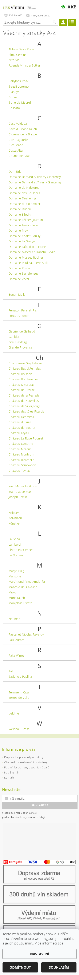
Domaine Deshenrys (22, 198)
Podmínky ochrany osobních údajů (26, 767)
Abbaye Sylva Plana (21, 49)
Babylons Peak (18, 81)
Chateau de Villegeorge (24, 406)
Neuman (14, 619)
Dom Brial (15, 172)
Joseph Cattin (18, 497)
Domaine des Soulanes (24, 193)
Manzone (15, 576)
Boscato (14, 108)
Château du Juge (20, 422)
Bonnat (14, 97)
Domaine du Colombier (24, 204)
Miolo (12, 592)
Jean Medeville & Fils (23, 486)
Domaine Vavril (19, 279)
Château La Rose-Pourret (26, 438)
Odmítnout (20, 967)
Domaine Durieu (20, 209)
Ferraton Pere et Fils (23, 310)
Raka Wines (16, 655)
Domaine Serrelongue (24, 273)
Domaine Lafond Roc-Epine (27, 247)
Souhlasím (59, 967)
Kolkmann (15, 518)
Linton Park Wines (21, 550)
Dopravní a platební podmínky (23, 757)
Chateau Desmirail (21, 417)
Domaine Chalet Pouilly (24, 236)
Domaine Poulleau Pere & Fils (29, 263)
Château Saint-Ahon (22, 465)
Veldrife (14, 713)
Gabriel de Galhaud (22, 331)
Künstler (14, 523)
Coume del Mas (19, 156)
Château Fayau (19, 433)
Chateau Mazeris (20, 449)
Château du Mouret (22, 428)
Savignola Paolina (20, 676)
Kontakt (9, 777)
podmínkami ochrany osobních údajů (24, 817)
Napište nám (12, 772)
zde (61, 943)
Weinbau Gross (19, 729)
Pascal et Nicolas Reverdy (26, 634)
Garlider (14, 337)
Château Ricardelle (21, 460)
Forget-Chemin (19, 316)
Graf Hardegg (18, 342)
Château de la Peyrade (24, 395)
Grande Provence (20, 347)
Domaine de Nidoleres (24, 188)
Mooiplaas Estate (20, 603)
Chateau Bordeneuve (23, 379)
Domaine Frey (18, 230)
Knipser (14, 513)
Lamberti (15, 544)
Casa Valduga (18, 124)
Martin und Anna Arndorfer (27, 582)
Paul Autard (16, 640)
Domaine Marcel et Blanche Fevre (32, 252)
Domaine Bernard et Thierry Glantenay (35, 182)
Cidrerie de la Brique (23, 134)
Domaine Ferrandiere (23, 225)
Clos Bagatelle (18, 140)
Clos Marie (16, 145)
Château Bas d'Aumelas (25, 368)
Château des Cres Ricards (26, 411)
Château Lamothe (21, 444)
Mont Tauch (17, 598)
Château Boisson (20, 374)
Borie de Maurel (20, 102)
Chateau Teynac (19, 471)
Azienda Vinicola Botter (24, 65)
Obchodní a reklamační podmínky (26, 762)
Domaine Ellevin (20, 214)
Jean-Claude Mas (20, 492)
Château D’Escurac (21, 385)
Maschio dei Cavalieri (23, 587)
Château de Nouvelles (24, 401)
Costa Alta (16, 150)
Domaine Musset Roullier (26, 257)
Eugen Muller (18, 294)
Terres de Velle (19, 698)
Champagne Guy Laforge (25, 363)
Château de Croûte (22, 390)
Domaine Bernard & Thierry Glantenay (35, 177)
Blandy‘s (14, 92)
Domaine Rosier (19, 268)
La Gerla (14, 539)
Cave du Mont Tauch (23, 129)
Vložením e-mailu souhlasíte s (24, 815)
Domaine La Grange (22, 241)
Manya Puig (16, 571)
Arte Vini (14, 60)
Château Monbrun (21, 454)
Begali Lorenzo (19, 86)
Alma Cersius (18, 55)
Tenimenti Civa (19, 692)
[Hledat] (54, 22)
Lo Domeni (16, 555)
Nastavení (39, 954)
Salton (13, 671)
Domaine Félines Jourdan (26, 220)
